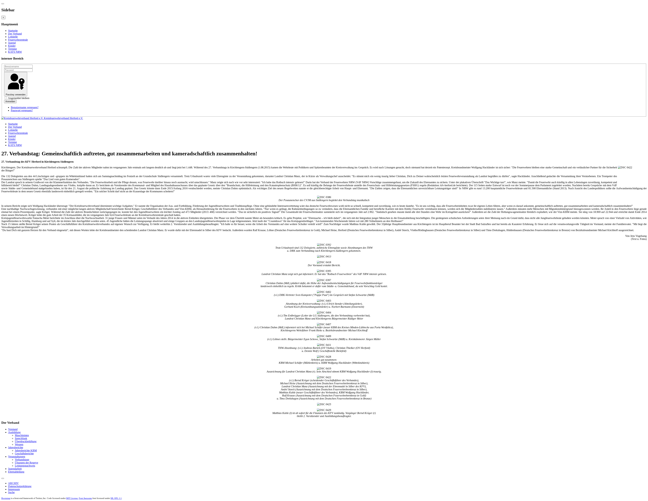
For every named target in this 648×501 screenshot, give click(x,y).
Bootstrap (5, 498)
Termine (12, 48)
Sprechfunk (21, 438)
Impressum (14, 489)
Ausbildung (14, 432)
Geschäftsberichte (24, 453)
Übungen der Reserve (26, 462)
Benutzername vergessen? (24, 107)
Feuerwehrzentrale (18, 39)
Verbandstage (22, 459)
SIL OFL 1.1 (116, 498)
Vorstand (13, 429)
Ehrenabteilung (16, 471)
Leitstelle (13, 36)
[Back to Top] (2, 478)
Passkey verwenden (15, 94)
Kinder (12, 45)
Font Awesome (85, 498)
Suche (11, 492)
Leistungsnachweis (25, 465)
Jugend (12, 42)
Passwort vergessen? (22, 110)
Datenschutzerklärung (19, 486)
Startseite (13, 30)
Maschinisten (22, 435)
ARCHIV (13, 483)
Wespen (19, 444)
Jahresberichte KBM (26, 450)
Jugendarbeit (15, 468)
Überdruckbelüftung (25, 441)
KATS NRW (15, 51)
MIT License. (72, 498)
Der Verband (15, 33)
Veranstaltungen (16, 456)
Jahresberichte (15, 447)
